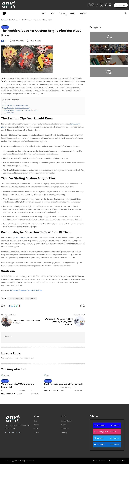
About (72, 13)
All (109, 36)
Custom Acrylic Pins (15, 298)
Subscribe (121, 5)
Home (44, 13)
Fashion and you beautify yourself (63, 384)
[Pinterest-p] (20, 432)
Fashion (108, 48)
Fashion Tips (30, 298)
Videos (62, 13)
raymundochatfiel (8, 394)
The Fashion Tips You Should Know (16, 105)
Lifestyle (108, 71)
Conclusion (10, 113)
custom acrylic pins (21, 238)
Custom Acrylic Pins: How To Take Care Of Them (21, 110)
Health (109, 60)
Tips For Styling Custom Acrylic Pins (16, 108)
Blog (53, 13)
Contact (83, 13)
